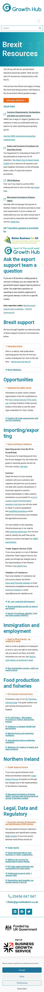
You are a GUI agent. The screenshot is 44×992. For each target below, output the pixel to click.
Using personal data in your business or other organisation (19, 853)
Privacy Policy (22, 988)
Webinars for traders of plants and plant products (21, 748)
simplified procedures (18, 511)
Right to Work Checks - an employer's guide (17, 640)
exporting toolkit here (18, 532)
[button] (38, 21)
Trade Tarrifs (13, 847)
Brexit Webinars (14, 369)
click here (24, 466)
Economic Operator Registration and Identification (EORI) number (20, 823)
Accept (22, 970)
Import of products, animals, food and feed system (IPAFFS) (21, 614)
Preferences (22, 983)
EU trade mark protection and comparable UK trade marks (19, 867)
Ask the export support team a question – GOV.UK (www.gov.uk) (19, 309)
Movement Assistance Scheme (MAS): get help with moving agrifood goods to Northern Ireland (21, 796)
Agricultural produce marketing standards (20, 741)
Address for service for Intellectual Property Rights (17, 860)
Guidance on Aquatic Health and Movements (20, 727)
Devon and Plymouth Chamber (17, 583)
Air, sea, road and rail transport (21, 601)
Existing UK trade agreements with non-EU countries (21, 419)
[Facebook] (22, 912)
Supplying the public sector (19, 387)
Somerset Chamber (13, 590)
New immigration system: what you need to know (21, 669)
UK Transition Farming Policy (20, 694)
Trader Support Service (18, 767)
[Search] (40, 28)
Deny (22, 976)
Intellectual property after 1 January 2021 (18, 874)
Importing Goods (15, 346)
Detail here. (15, 222)
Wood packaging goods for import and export (21, 607)
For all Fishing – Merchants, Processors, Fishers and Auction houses (19, 719)
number (11, 836)
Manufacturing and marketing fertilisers (19, 734)
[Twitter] (29, 912)
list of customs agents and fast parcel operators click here (21, 500)
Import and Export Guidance (20, 444)
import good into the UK (21, 362)
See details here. (20, 566)
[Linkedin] (15, 912)
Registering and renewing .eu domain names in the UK (19, 881)
